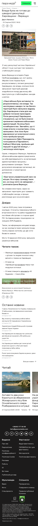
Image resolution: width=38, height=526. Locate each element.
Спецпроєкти (7, 491)
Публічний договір (9, 475)
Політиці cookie (7, 515)
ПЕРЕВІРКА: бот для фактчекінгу (27, 448)
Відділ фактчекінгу (26, 443)
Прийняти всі (7, 519)
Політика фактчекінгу (27, 457)
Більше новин (28, 361)
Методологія (24, 453)
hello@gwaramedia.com (19, 429)
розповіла (14, 78)
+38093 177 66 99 (19, 426)
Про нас (5, 443)
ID (3, 467)
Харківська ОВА (8, 293)
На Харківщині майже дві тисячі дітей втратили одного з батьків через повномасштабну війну (16, 346)
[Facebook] (3, 25)
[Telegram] (11, 25)
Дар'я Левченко (8, 19)
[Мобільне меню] (34, 3)
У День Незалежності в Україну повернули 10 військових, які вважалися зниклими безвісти (18, 311)
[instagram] (12, 434)
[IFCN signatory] (22, 499)
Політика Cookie (8, 457)
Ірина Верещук (8, 290)
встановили (20, 265)
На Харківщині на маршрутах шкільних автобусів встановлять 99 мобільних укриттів (17, 336)
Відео (4, 484)
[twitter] (21, 434)
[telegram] (17, 434)
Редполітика (7, 447)
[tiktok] (31, 434)
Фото (4, 487)
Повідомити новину (26, 487)
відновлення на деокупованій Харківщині (17, 288)
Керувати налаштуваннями (12, 522)
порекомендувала (21, 253)
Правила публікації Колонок (26, 492)
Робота (5, 464)
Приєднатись (24, 484)
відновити (25, 271)
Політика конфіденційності (9, 452)
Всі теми (5, 471)
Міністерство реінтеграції (23, 290)
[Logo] (9, 3)
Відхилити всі (20, 519)
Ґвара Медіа (6, 8)
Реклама (5, 460)
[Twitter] (7, 25)
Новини (14, 8)
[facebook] (7, 434)
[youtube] (26, 434)
